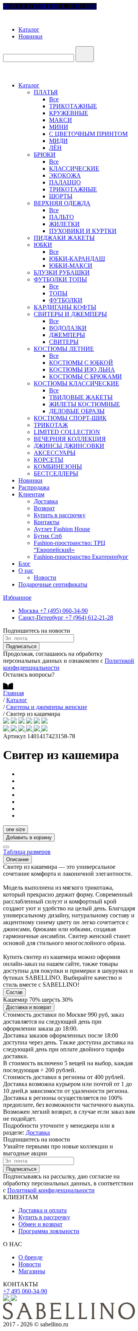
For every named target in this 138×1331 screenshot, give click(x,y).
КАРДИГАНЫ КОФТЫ (65, 307)
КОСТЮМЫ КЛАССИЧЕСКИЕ (76, 383)
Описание (17, 859)
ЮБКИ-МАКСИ (70, 265)
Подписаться (21, 646)
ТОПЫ (58, 293)
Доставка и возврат (28, 1007)
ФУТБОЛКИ (65, 300)
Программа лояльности (48, 1231)
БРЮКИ (45, 154)
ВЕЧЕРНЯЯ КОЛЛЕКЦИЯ (70, 439)
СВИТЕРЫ (64, 342)
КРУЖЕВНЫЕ (68, 113)
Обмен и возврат (40, 1224)
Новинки (30, 36)
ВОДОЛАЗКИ (68, 328)
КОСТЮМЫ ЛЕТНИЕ (64, 348)
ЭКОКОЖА (65, 175)
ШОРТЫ (60, 196)
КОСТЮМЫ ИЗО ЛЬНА (82, 369)
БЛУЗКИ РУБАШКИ (62, 272)
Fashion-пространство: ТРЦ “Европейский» (69, 546)
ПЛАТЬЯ (46, 92)
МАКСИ (60, 120)
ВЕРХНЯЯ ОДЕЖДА (62, 203)
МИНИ (58, 127)
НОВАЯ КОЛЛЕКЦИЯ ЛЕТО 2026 (50, 6)
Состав (14, 992)
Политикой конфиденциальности (51, 1190)
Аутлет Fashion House (62, 529)
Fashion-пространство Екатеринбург (81, 556)
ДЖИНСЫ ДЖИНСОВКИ (69, 446)
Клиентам (31, 494)
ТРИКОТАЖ (51, 425)
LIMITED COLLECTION (67, 432)
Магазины (31, 1271)
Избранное (17, 597)
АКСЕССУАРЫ (55, 452)
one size (15, 829)
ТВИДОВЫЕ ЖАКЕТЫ (81, 397)
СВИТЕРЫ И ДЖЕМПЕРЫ (70, 314)
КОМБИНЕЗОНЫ (58, 466)
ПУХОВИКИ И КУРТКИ (83, 231)
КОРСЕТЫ (48, 459)
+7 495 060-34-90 (25, 1291)
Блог (24, 563)
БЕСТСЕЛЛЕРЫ (56, 473)
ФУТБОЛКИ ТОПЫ (60, 279)
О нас (25, 570)
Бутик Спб (48, 536)
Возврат (44, 508)
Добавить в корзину (29, 837)
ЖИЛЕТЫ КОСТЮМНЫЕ (84, 404)
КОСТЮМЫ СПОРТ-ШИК (70, 418)
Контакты (46, 522)
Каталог (28, 29)
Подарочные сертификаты (52, 584)
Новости (45, 577)
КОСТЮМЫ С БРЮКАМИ (85, 376)
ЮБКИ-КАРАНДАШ (77, 258)
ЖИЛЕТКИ (64, 224)
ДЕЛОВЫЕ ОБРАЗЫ (77, 411)
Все (54, 99)
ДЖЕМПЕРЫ (67, 335)
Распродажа (33, 487)
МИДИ (58, 140)
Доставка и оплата (42, 1210)
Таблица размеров (27, 851)
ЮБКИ (43, 244)
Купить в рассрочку (59, 515)
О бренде (30, 1257)
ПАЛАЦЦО (65, 182)
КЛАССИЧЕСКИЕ (74, 168)
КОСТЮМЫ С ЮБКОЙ (81, 362)
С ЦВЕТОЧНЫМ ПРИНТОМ (88, 134)
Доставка (46, 501)
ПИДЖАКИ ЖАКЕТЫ (64, 238)
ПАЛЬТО (61, 217)
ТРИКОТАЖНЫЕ (73, 106)
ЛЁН (55, 147)
